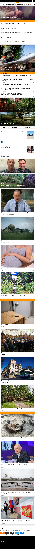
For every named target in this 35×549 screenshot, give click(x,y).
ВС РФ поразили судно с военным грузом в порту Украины (11, 69)
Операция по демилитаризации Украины (17, 58)
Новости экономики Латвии (15, 530)
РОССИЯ (2, 412)
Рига (6, 530)
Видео (2, 160)
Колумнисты (26, 530)
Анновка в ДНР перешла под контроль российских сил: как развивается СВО (14, 67)
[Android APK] (3, 541)
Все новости (2, 530)
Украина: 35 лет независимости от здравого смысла (10, 65)
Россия (30, 530)
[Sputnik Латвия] (4, 1)
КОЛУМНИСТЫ (4, 130)
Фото (2, 174)
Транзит (22, 530)
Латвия (9, 530)
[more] (33, 18)
